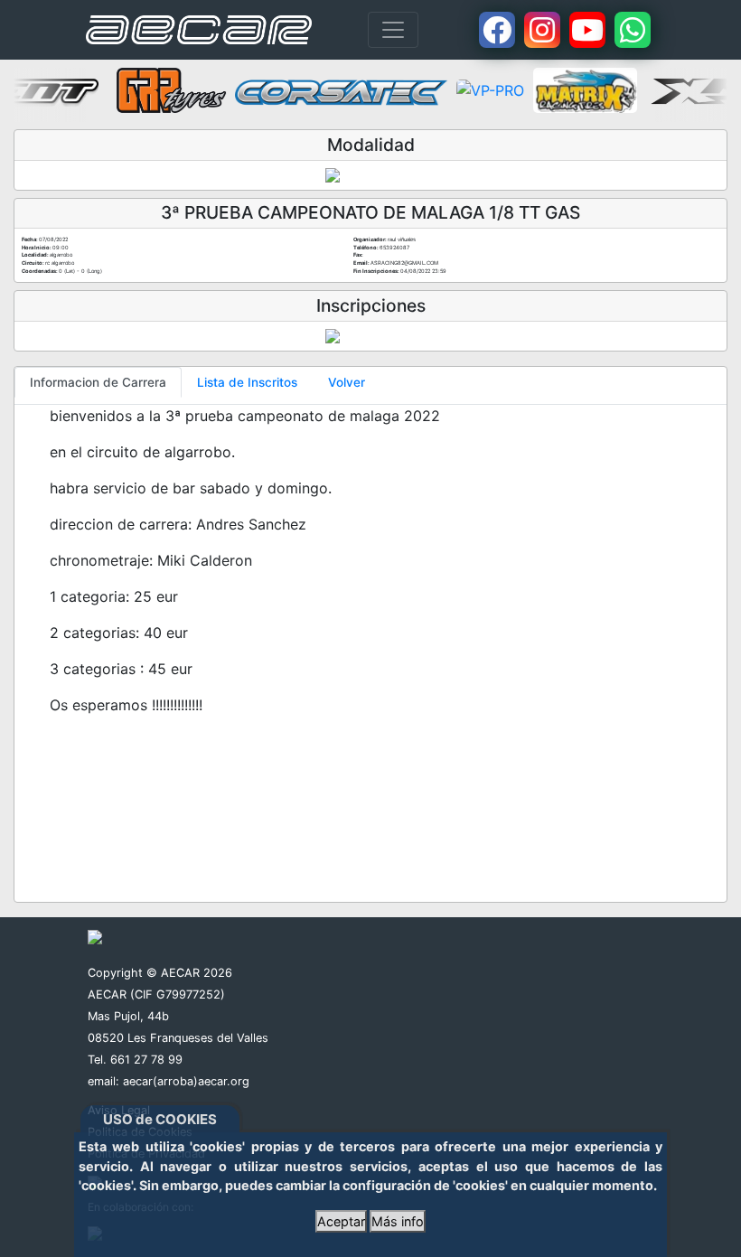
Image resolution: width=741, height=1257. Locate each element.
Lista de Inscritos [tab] (247, 382)
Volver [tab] (346, 382)
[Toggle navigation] (393, 30)
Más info (397, 1221)
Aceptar (341, 1221)
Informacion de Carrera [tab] (98, 382)
